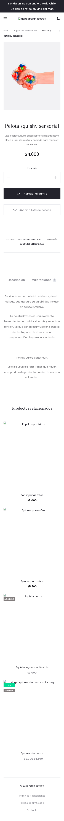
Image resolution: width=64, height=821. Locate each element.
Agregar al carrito (35, 193)
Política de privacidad (32, 802)
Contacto (32, 810)
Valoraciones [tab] (43, 280)
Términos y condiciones (32, 795)
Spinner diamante (32, 753)
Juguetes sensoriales (25, 30)
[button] (9, 177)
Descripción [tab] (16, 280)
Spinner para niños (32, 581)
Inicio (6, 30)
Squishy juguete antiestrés (32, 667)
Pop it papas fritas (32, 495)
